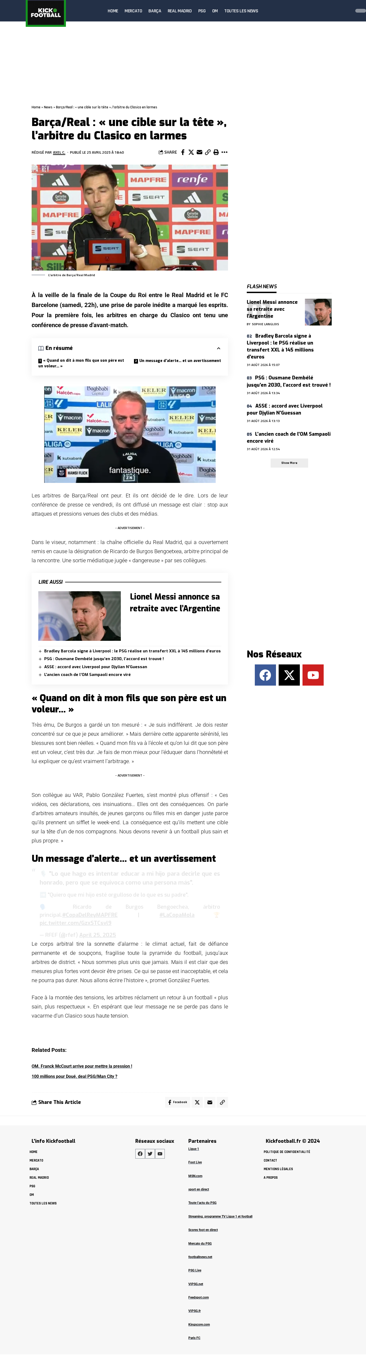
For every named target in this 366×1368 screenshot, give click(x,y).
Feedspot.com (198, 1297)
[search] (346, 11)
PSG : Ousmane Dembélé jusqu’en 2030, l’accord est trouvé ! (104, 658)
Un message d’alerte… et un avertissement (180, 360)
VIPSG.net (195, 1284)
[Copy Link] (207, 152)
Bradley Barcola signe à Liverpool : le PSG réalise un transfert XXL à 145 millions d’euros (132, 651)
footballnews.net (200, 1257)
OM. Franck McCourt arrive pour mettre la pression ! (82, 1066)
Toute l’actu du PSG (202, 1203)
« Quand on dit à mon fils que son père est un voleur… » (81, 363)
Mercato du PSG (200, 1243)
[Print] (216, 152)
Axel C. (59, 152)
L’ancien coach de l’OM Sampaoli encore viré (87, 674)
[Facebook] (265, 675)
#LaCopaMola (177, 915)
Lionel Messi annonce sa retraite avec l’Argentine (272, 309)
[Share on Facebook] (182, 152)
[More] (224, 152)
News (48, 107)
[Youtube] (313, 675)
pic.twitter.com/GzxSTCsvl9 (75, 923)
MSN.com (195, 1176)
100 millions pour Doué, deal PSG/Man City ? (74, 1076)
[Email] (199, 152)
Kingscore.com (199, 1324)
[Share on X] (191, 152)
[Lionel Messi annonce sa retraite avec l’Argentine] (79, 616)
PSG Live (194, 1270)
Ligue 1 (193, 1149)
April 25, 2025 (97, 935)
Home (36, 107)
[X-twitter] (289, 675)
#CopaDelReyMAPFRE (90, 915)
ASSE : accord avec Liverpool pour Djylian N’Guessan (95, 667)
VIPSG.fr (194, 1311)
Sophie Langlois (265, 324)
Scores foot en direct (203, 1230)
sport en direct (198, 1189)
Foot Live (195, 1162)
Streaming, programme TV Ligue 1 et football (220, 1216)
